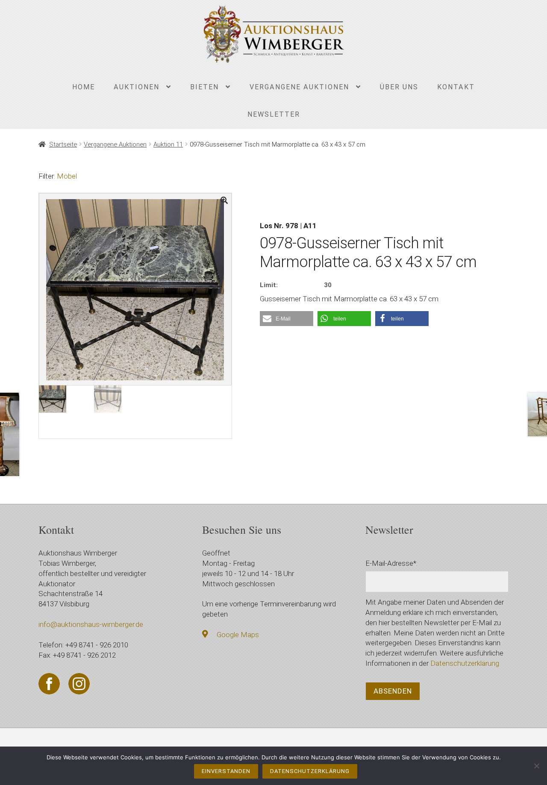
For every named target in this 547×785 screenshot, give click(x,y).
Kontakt (456, 87)
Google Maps (238, 634)
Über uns (399, 87)
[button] (286, 318)
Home (83, 87)
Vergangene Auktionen (299, 87)
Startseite (63, 144)
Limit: (269, 285)
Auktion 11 (168, 144)
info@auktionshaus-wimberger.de (90, 624)
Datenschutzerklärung (464, 663)
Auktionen (136, 87)
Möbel (67, 176)
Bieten (204, 87)
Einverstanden (226, 771)
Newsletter (273, 114)
